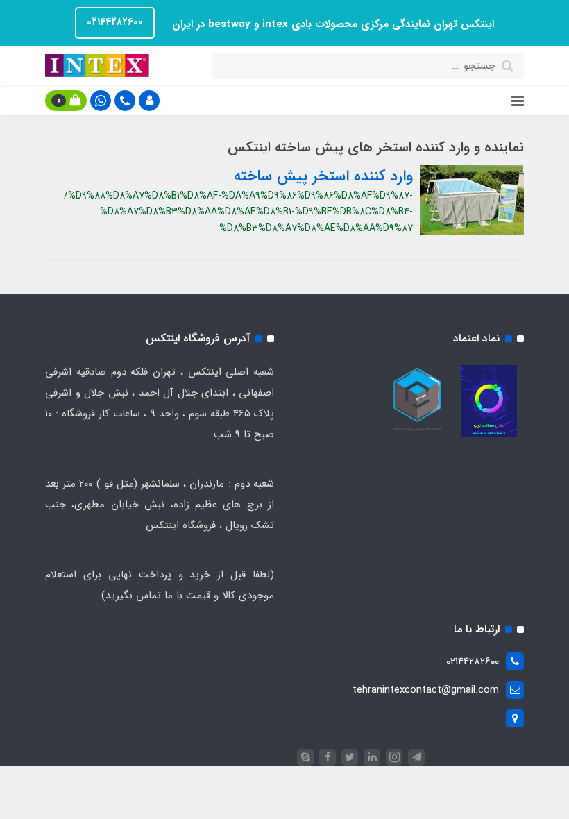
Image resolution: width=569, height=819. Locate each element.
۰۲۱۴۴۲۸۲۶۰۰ (115, 22)
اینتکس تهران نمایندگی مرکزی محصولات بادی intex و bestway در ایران (331, 24)
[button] (149, 100)
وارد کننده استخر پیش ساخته (323, 176)
